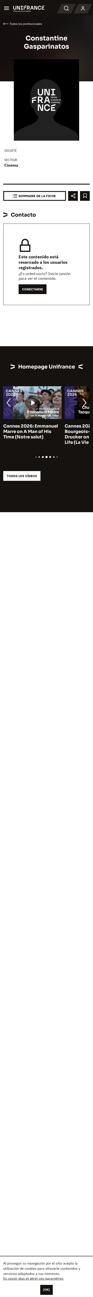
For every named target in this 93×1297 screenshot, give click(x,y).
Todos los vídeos (22, 476)
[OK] (46, 1290)
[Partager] (73, 196)
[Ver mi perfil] (83, 8)
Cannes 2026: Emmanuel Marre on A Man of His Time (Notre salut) (30, 431)
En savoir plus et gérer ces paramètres (33, 1278)
